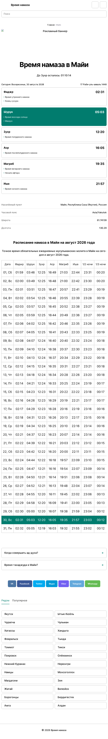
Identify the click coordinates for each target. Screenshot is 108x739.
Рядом (5, 600)
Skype (52, 584)
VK (12, 584)
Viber (63, 584)
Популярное (19, 600)
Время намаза (20, 5)
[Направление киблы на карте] (95, 4)
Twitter (39, 584)
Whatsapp (92, 584)
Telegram (77, 584)
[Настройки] (103, 4)
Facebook (24, 584)
